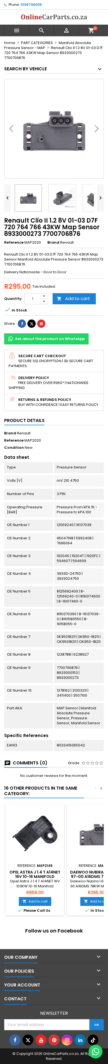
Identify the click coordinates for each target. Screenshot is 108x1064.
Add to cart (73, 298)
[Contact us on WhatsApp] (95, 1051)
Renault (23, 433)
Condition (14, 447)
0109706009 (31, 4)
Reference (14, 242)
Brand (53, 242)
